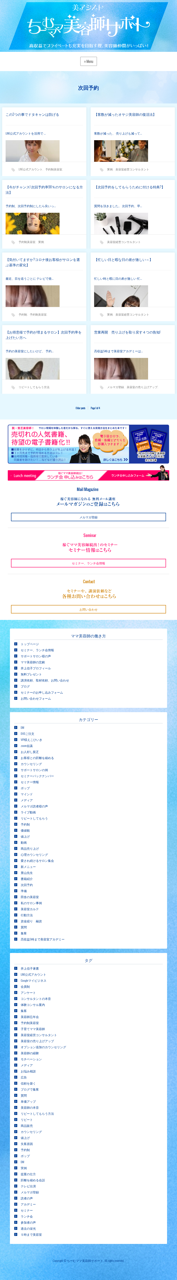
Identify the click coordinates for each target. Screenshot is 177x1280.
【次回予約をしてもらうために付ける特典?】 (129, 186)
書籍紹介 (27, 878)
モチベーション (31, 1059)
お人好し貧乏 (30, 751)
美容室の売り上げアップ (142, 387)
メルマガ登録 (115, 387)
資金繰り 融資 (31, 921)
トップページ (30, 644)
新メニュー (28, 866)
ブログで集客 (30, 1089)
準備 (24, 890)
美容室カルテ (30, 909)
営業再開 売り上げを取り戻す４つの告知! (127, 332)
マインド (27, 794)
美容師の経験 (30, 1053)
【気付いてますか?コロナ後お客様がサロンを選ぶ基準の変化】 (43, 262)
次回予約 (27, 884)
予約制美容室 (53, 169)
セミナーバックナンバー (37, 775)
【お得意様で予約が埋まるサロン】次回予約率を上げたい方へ (44, 334)
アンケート (28, 992)
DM (22, 727)
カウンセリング (31, 763)
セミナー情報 (30, 782)
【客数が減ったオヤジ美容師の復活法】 (125, 114)
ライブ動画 (28, 812)
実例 (110, 169)
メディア (27, 800)
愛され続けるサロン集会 (37, 860)
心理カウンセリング (34, 854)
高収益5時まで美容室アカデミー (43, 939)
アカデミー (28, 1204)
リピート (27, 1119)
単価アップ (28, 1101)
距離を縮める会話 (33, 1180)
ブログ (25, 686)
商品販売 (27, 1125)
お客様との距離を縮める (37, 757)
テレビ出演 (28, 1186)
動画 (24, 842)
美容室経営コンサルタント (132, 169)
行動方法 (27, 915)
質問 (24, 927)
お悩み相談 (28, 1071)
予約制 (23, 314)
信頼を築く (28, 1083)
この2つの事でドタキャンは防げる (32, 114)
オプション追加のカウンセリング (43, 1047)
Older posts (80, 408)
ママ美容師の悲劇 (33, 662)
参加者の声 (28, 1222)
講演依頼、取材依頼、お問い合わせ (45, 680)
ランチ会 (27, 1216)
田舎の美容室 (30, 896)
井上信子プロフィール (36, 668)
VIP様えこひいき (31, 739)
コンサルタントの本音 (36, 998)
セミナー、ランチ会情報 (37, 650)
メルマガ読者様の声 (34, 806)
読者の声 (27, 1198)
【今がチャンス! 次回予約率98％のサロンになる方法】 (44, 189)
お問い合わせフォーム (36, 698)
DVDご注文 (27, 733)
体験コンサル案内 (33, 1004)
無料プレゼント (31, 674)
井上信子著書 (30, 968)
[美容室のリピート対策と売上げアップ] (88, 26)
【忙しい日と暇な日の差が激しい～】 (123, 259)
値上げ (25, 836)
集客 (24, 933)
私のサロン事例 (31, 902)
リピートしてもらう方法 (34, 387)
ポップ (25, 788)
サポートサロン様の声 (36, 656)
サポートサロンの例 (34, 769)
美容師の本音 (30, 1107)
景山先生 (27, 872)
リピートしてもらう (34, 818)
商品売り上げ (30, 848)
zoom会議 (27, 745)
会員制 (25, 986)
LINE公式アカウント (31, 169)
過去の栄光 (28, 1228)
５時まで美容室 (31, 1234)
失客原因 (27, 1143)
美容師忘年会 (30, 1016)
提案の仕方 (28, 1174)
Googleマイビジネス (33, 980)
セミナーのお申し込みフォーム (42, 692)
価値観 (25, 830)
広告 (24, 1077)
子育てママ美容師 (33, 1028)
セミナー (27, 1210)
